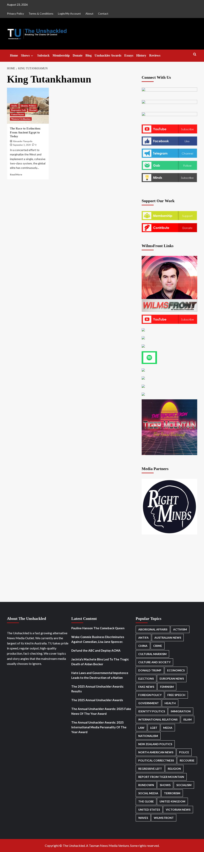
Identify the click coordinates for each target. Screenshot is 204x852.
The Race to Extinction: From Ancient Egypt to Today (25, 132)
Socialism (183, 785)
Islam (187, 719)
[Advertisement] (72, 211)
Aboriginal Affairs (152, 629)
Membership (61, 55)
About (89, 13)
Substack (43, 55)
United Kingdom (172, 801)
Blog (88, 55)
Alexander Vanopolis (22, 141)
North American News (155, 752)
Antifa (14, 105)
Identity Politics (28, 105)
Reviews (154, 55)
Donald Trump (149, 670)
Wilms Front (164, 817)
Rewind (32, 110)
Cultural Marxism (152, 654)
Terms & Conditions (40, 13)
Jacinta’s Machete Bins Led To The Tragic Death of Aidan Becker (100, 661)
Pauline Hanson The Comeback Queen (98, 628)
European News (172, 678)
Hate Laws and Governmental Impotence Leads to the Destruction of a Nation (99, 675)
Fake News (146, 686)
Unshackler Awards (108, 55)
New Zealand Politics (155, 744)
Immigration (181, 711)
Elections (146, 678)
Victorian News (178, 809)
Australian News (167, 637)
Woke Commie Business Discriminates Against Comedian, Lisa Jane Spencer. (97, 639)
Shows (25, 55)
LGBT (153, 727)
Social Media (148, 793)
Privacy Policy (15, 13)
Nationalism (148, 736)
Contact (103, 13)
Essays (128, 55)
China (142, 645)
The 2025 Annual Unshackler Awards (97, 700)
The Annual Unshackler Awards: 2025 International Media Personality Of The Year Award (99, 727)
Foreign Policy (150, 695)
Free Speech (176, 695)
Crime (157, 645)
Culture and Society (154, 662)
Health (170, 703)
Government (148, 703)
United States (17, 114)
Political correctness (156, 760)
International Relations (158, 719)
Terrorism (172, 793)
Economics (176, 670)
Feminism (167, 686)
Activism (180, 629)
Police (184, 752)
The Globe (146, 801)
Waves (143, 817)
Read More (16, 174)
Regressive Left (18, 110)
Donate (77, 55)
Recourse (187, 760)
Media (167, 727)
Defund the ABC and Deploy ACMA (96, 650)
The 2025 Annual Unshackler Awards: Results (97, 689)
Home (14, 55)
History (141, 55)
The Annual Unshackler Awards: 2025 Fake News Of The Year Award (101, 711)
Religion (174, 768)
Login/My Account (69, 13)
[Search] (194, 54)
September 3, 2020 (22, 145)
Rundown (146, 785)
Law (141, 727)
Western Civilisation (20, 119)
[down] (32, 56)
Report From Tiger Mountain (161, 776)
